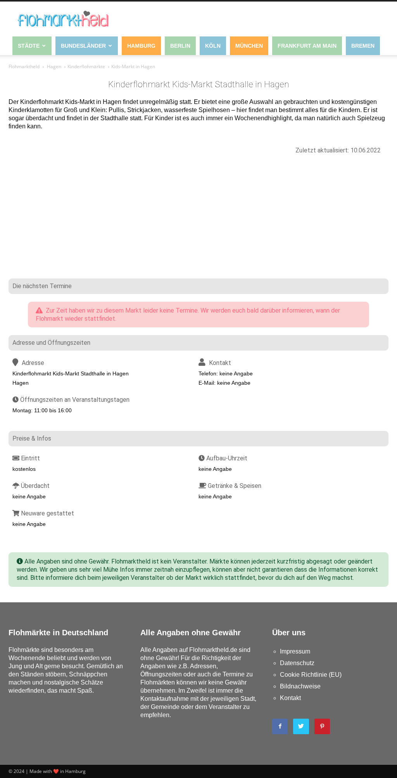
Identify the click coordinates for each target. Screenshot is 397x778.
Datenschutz (297, 663)
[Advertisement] (198, 220)
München (249, 46)
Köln (213, 46)
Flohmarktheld (24, 66)
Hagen (54, 66)
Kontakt (290, 698)
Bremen (363, 46)
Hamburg (141, 46)
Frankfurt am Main (307, 46)
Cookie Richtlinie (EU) (311, 674)
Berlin (180, 46)
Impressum (295, 651)
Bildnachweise (300, 686)
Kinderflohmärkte (86, 66)
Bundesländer (83, 46)
